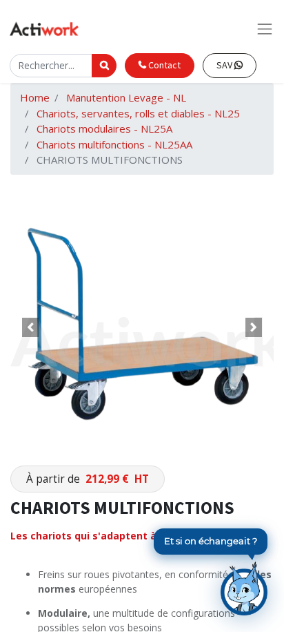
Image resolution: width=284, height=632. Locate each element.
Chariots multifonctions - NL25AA (114, 144)
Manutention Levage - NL (126, 97)
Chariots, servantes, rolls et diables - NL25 (138, 113)
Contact (163, 65)
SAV (225, 65)
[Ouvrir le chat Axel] (244, 588)
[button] (30, 327)
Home (35, 97)
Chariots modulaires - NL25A (104, 128)
